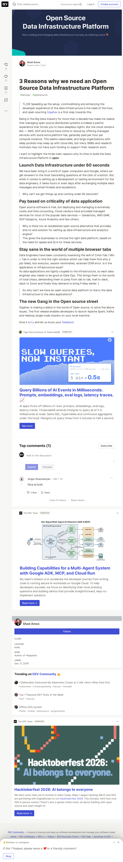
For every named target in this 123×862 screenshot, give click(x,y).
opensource (40, 94)
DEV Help (86, 836)
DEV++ (41, 836)
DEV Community (44, 674)
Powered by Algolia (70, 4)
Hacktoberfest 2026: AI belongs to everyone (53, 789)
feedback (68, 322)
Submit (32, 466)
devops (25, 94)
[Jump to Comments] (6, 78)
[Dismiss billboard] (118, 842)
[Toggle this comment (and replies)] (22, 484)
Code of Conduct (58, 500)
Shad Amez (33, 62)
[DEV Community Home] (5, 4)
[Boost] (6, 100)
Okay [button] (8, 856)
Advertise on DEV (102, 836)
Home (13, 836)
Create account (109, 4)
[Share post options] (6, 111)
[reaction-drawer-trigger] (6, 66)
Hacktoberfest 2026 (71, 798)
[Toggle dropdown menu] (112, 332)
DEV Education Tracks (68, 836)
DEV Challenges (27, 836)
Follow (67, 631)
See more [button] (27, 425)
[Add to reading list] (6, 89)
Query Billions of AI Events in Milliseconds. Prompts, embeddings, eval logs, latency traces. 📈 (66, 395)
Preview (47, 466)
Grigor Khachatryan (39, 478)
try (32, 322)
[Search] (14, 4)
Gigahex (52, 112)
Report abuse (77, 500)
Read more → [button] (29, 602)
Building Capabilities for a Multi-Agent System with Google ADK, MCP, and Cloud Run (65, 571)
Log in (90, 4)
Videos (50, 836)
